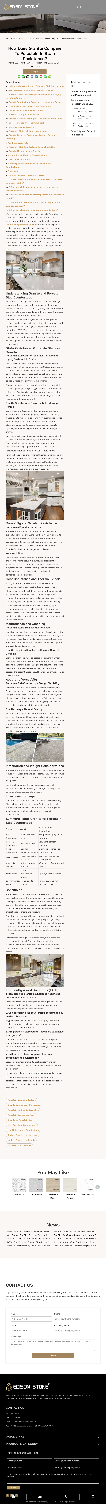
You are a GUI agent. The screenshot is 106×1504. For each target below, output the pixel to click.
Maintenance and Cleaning (21, 127)
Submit (53, 1355)
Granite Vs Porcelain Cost (20, 1120)
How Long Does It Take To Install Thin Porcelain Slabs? (32, 1238)
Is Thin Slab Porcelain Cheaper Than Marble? (28, 1242)
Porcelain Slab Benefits (19, 1145)
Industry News (61, 1231)
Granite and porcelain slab (19, 224)
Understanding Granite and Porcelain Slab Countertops (36, 86)
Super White (19, 1194)
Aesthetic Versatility (18, 143)
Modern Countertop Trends (21, 1140)
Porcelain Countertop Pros (21, 1115)
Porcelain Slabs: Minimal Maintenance (28, 131)
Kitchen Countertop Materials (22, 1135)
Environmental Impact (19, 159)
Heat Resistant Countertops (21, 1125)
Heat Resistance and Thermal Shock (26, 122)
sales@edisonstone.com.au (24, 1422)
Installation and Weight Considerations (27, 155)
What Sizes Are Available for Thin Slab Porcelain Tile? (32, 1231)
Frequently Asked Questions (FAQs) (26, 175)
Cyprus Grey (36, 1194)
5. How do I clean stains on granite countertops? (33, 210)
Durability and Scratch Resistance (25, 110)
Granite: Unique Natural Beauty (24, 151)
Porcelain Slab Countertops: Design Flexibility (32, 147)
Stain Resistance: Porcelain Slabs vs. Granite (30, 90)
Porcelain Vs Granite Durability (23, 1110)
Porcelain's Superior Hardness (24, 114)
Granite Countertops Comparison (24, 1105)
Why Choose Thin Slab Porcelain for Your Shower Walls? (33, 1235)
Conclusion (13, 171)
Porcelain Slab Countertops (21, 1100)
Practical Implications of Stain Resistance (30, 106)
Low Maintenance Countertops (23, 1130)
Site (38, 66)
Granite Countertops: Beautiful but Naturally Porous (35, 102)
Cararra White (87, 1194)
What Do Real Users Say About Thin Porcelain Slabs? (32, 1245)
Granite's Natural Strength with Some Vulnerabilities (35, 118)
